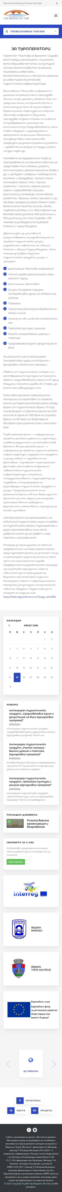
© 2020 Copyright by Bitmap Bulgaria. (23, 1183)
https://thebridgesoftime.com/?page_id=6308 (29, 596)
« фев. (9, 625)
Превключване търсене (27, 31)
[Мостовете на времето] (16, 15)
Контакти (16, 861)
